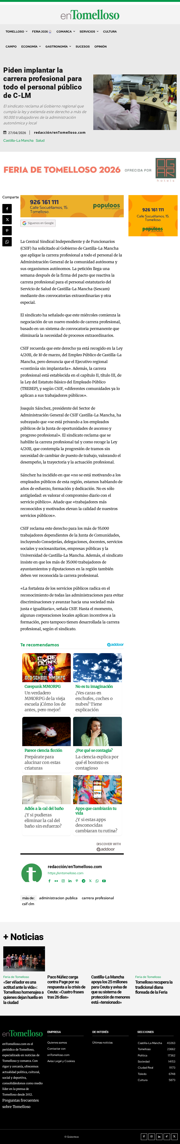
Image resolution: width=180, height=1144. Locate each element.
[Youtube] (104, 879)
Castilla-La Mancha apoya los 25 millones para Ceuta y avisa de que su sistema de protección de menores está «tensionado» (110, 989)
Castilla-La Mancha (18, 140)
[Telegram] (83, 879)
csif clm (28, 903)
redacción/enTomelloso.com (60, 132)
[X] (7, 219)
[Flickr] (56, 879)
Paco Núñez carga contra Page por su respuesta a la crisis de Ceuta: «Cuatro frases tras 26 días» (66, 987)
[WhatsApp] (7, 241)
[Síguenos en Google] (38, 231)
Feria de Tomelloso (16, 977)
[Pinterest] (7, 230)
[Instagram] (63, 879)
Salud (40, 140)
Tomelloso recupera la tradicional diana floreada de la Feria (153, 987)
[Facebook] (7, 208)
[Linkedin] (70, 879)
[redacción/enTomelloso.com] (31, 874)
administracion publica (58, 898)
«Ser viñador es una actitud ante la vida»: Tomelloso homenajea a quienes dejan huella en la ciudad (23, 992)
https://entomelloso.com (65, 873)
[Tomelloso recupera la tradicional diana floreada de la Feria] (156, 958)
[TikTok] (167, 1136)
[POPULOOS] (72, 216)
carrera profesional (98, 898)
